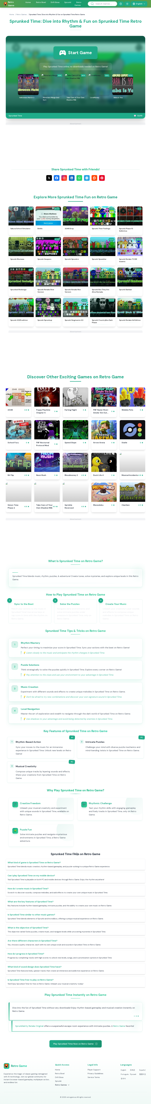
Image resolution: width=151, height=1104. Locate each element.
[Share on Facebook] (56, 178)
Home (28, 2)
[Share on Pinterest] (102, 178)
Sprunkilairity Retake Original (29, 1026)
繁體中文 (142, 1074)
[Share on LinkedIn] (72, 178)
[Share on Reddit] (94, 178)
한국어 (123, 1078)
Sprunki (67, 2)
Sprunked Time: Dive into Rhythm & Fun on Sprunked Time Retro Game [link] (57, 14)
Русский (133, 1074)
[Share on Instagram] (64, 178)
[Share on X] (49, 178)
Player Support (94, 1069)
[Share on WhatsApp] (79, 178)
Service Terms (94, 1077)
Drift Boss (55, 2)
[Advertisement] (75, 141)
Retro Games (22, 14)
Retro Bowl (41, 2)
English (123, 1070)
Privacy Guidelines (95, 1073)
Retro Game (119, 1026)
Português (125, 1074)
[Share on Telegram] (87, 178)
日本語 (132, 1070)
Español (142, 1070)
